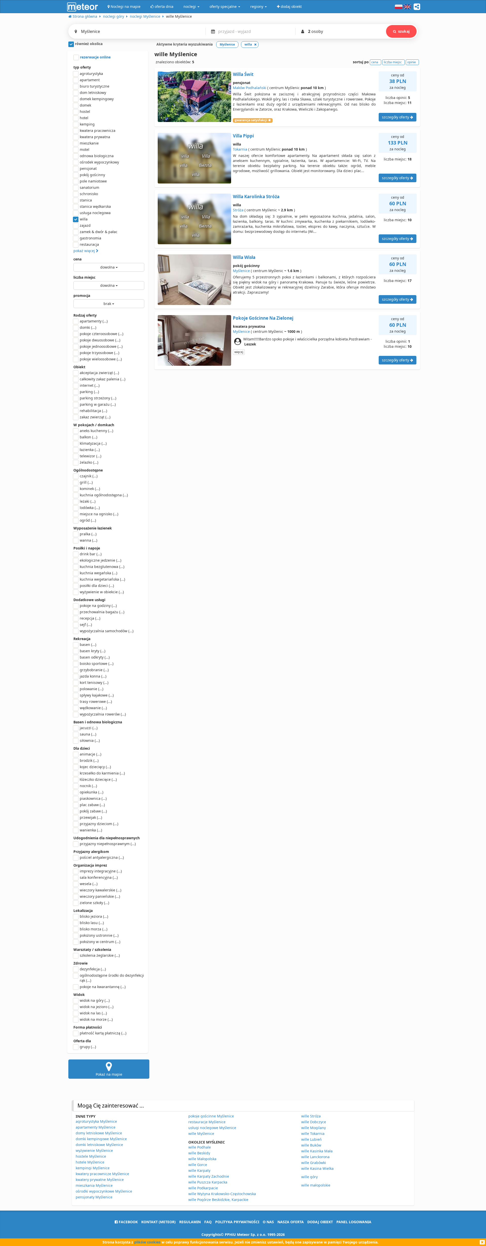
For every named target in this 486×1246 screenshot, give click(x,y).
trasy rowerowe (96, 701)
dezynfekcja (93, 969)
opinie (411, 62)
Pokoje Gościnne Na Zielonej (263, 318)
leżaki (87, 501)
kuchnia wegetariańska (102, 579)
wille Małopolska (202, 1158)
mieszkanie (89, 143)
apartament (90, 79)
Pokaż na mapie (109, 1074)
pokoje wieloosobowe (101, 359)
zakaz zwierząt (95, 417)
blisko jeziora (94, 916)
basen (88, 644)
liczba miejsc (84, 277)
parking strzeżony (98, 398)
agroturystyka (91, 73)
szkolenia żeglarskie (100, 955)
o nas (268, 1221)
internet (89, 385)
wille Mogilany (313, 1127)
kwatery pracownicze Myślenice (102, 1173)
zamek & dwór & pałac (98, 231)
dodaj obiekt (320, 1221)
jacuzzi (88, 727)
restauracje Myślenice (207, 1121)
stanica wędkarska (95, 206)
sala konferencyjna (99, 877)
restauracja (89, 244)
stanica (86, 200)
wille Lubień (311, 1139)
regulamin (190, 1221)
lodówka (90, 507)
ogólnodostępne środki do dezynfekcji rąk (112, 978)
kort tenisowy (94, 682)
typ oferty (82, 67)
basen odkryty (95, 657)
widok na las (93, 1013)
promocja (81, 295)
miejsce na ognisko (99, 514)
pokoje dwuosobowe (100, 340)
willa (84, 219)
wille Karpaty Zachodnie (208, 1176)
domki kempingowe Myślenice (101, 1138)
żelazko (89, 462)
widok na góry (95, 1000)
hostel (85, 111)
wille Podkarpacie (203, 1188)
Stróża (238, 210)
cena (77, 259)
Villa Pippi (243, 136)
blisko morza (93, 929)
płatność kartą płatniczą (103, 1033)
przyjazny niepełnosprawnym (108, 843)
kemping (87, 124)
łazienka (90, 449)
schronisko (89, 193)
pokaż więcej (84, 250)
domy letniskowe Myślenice (99, 1133)
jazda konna (93, 676)
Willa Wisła (244, 257)
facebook (128, 1221)
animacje (90, 754)
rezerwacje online (95, 57)
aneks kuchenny (96, 430)
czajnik (88, 476)
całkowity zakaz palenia (102, 379)
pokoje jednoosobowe (101, 346)
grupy (88, 1046)
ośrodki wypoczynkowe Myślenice (104, 1191)
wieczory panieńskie (100, 896)
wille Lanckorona (315, 1156)
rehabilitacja (93, 410)
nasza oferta (290, 1221)
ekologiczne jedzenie (100, 560)
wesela (88, 883)
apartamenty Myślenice (95, 1127)
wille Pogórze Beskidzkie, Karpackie (218, 1199)
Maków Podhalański (249, 87)
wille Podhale (199, 1147)
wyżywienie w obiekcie (102, 591)
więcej (238, 352)
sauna (88, 734)
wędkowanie (93, 707)
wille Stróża (311, 1116)
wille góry (309, 1176)
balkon (88, 437)
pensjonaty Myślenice (94, 1197)
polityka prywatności (237, 1221)
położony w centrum (100, 941)
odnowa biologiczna (97, 155)
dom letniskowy (93, 92)
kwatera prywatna (95, 136)
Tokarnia (240, 149)
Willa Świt (243, 74)
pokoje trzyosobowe (99, 352)
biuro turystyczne (94, 86)
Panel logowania (353, 1221)
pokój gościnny (92, 174)
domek (85, 105)
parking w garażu (98, 404)
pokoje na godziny (98, 605)
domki (88, 327)
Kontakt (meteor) (158, 1221)
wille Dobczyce (313, 1121)
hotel (84, 117)
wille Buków (311, 1145)
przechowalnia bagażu (102, 611)
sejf (86, 624)
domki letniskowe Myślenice (99, 1144)
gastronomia (90, 238)
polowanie (91, 688)
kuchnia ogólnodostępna (104, 495)
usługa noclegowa (95, 212)
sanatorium (89, 187)
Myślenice (241, 270)
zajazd (85, 225)
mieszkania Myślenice (94, 1185)
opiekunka (91, 792)
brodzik (89, 760)
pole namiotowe (93, 181)
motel (84, 149)
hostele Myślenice (91, 1156)
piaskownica (93, 798)
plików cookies (147, 1242)
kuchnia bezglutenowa (102, 566)
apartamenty (94, 321)
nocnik (88, 785)
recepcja (90, 618)
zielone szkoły (94, 902)
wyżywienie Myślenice (94, 1150)
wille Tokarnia (313, 1133)
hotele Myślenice (90, 1162)
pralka (88, 534)
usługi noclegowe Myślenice (212, 1127)
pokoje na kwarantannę (103, 986)
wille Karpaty (199, 1170)
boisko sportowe (96, 663)
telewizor (90, 456)
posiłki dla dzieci (97, 585)
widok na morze (96, 1019)
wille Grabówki (313, 1162)
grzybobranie (94, 669)
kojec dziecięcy (95, 766)
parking (89, 391)
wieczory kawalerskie (100, 890)
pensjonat (88, 168)
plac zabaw (92, 804)
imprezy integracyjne (101, 871)
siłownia (90, 740)
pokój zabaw (93, 811)
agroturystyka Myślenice (96, 1121)
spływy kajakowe (97, 695)
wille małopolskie (315, 1185)
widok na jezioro (96, 1006)
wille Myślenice (201, 1133)
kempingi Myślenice (93, 1168)
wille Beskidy (199, 1153)
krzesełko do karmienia (102, 773)
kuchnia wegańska (98, 572)
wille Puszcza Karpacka (207, 1182)
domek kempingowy (97, 98)
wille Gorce (197, 1164)
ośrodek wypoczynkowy (99, 162)
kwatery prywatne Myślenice (100, 1179)
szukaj (404, 31)
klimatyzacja (93, 443)
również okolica (88, 43)
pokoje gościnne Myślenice (211, 1116)
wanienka (91, 830)
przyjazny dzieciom (99, 823)
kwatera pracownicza (97, 130)
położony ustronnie (99, 935)
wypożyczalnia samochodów (106, 630)
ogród (88, 520)
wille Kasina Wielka (317, 1168)
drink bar (91, 553)
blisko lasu (92, 922)
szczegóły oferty (396, 117)
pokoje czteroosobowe (101, 333)
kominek (90, 488)
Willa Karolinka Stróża (256, 196)
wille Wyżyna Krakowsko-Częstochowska (222, 1193)
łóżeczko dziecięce (98, 779)
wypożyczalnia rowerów (103, 714)
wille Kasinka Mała (317, 1151)
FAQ (208, 1221)
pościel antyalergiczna (102, 857)
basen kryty (92, 650)
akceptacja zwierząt (99, 372)
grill (86, 482)
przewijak (91, 817)
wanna (88, 540)
